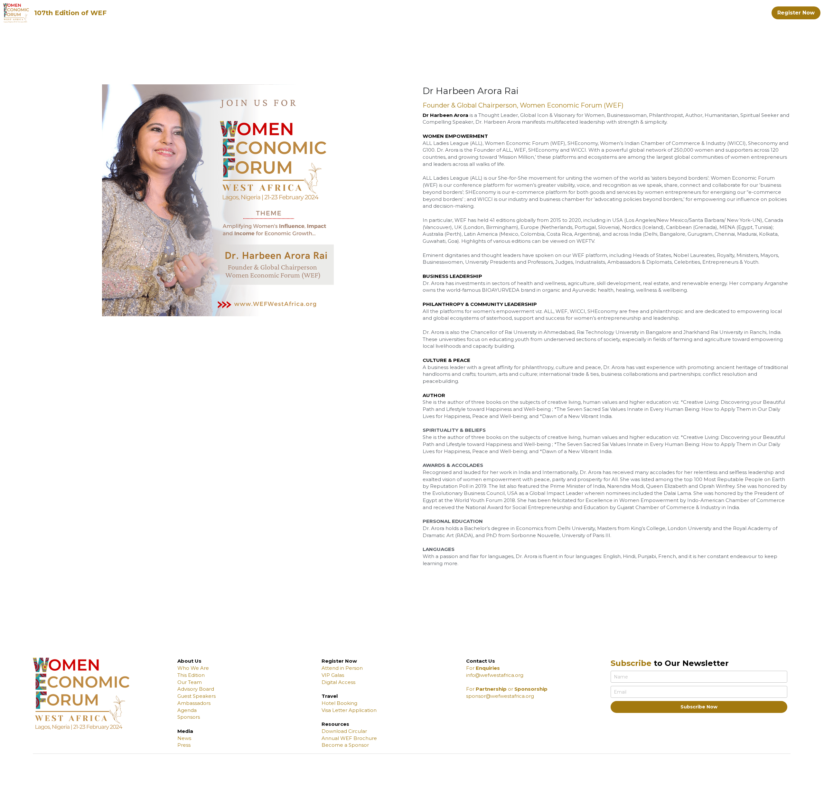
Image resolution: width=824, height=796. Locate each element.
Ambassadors (194, 703)
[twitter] (770, 790)
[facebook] (754, 790)
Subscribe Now (698, 707)
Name (621, 676)
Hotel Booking (339, 703)
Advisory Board (195, 689)
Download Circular (344, 731)
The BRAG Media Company (311, 788)
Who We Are (193, 668)
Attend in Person (342, 668)
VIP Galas (333, 675)
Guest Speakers (196, 696)
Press (184, 745)
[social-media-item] (738, 790)
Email (620, 692)
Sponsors (188, 717)
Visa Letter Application (349, 710)
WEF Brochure (358, 738)
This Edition (191, 675)
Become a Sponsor (345, 745)
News (184, 738)
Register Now (796, 13)
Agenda (187, 710)
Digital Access (338, 682)
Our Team (189, 682)
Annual (330, 738)
